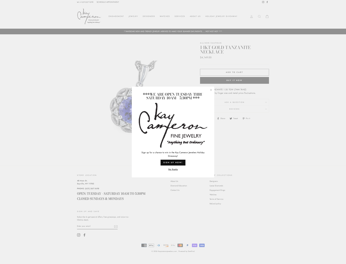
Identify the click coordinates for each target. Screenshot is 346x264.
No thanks (173, 169)
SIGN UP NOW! (173, 162)
